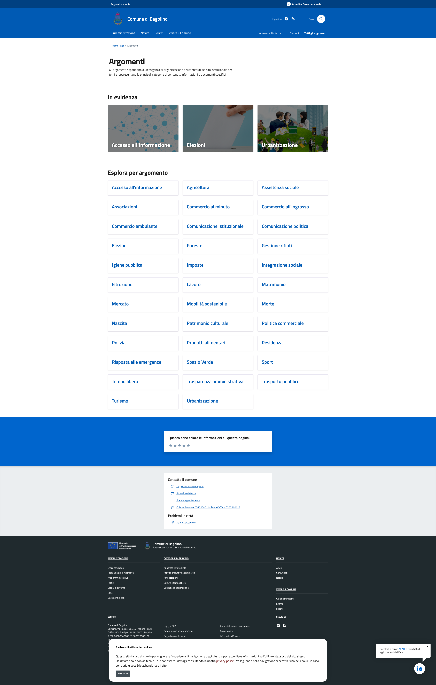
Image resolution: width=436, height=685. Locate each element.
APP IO (402, 649)
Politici (111, 583)
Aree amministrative (118, 578)
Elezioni (294, 33)
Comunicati (281, 573)
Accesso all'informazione (273, 33)
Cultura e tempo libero (175, 583)
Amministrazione (118, 558)
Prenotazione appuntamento (178, 631)
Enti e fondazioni (116, 568)
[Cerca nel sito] (321, 19)
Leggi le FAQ (170, 626)
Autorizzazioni (171, 578)
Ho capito (123, 673)
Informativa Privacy (230, 636)
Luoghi (279, 609)
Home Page (118, 46)
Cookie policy (226, 631)
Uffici (110, 593)
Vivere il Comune (286, 589)
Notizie (279, 578)
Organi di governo (116, 588)
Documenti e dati (116, 598)
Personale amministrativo (121, 573)
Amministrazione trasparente (235, 626)
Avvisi (279, 568)
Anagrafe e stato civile (175, 568)
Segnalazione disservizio (176, 636)
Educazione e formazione (176, 588)
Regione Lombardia (120, 4)
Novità (280, 558)
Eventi (279, 604)
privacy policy (224, 661)
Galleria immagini (285, 599)
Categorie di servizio (176, 558)
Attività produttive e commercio (179, 573)
